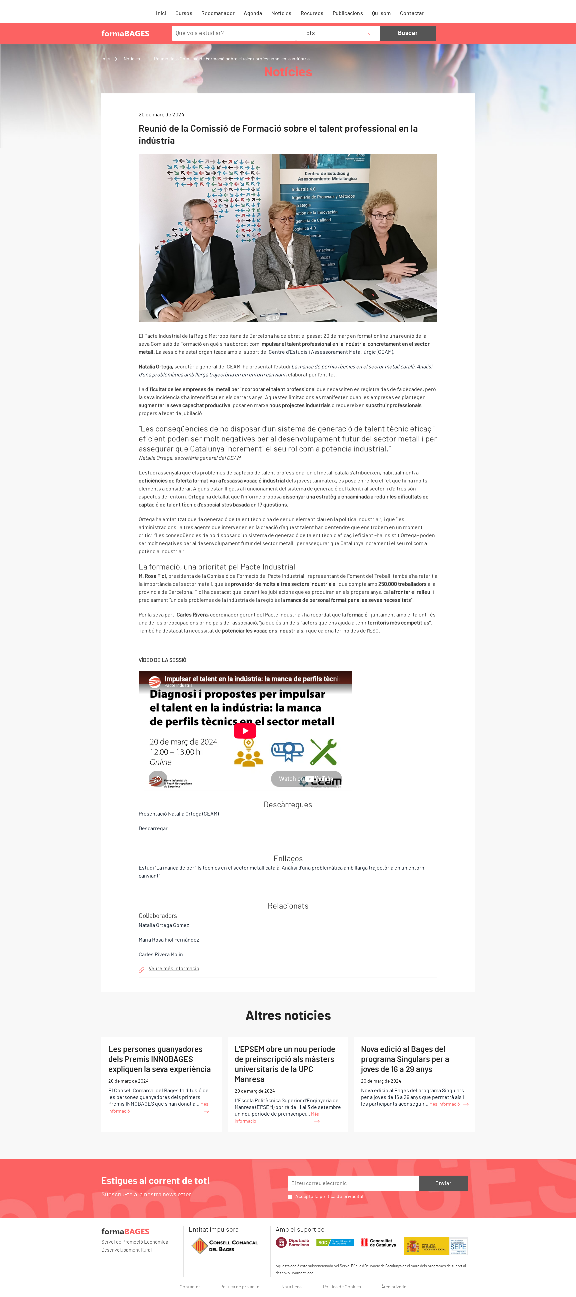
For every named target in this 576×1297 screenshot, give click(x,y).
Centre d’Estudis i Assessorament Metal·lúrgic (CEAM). (331, 352)
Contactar (412, 13)
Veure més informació (174, 968)
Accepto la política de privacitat (329, 1196)
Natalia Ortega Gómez (164, 925)
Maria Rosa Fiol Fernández (169, 940)
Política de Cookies (342, 1287)
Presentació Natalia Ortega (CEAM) (179, 814)
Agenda (253, 13)
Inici (161, 13)
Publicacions (348, 13)
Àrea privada (393, 1287)
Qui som (381, 13)
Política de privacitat (240, 1287)
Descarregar (153, 828)
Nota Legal (292, 1287)
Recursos (312, 13)
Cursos (183, 13)
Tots (309, 33)
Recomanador (218, 13)
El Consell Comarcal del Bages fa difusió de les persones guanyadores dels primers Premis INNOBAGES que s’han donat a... (159, 1080)
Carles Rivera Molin (161, 954)
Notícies (281, 13)
